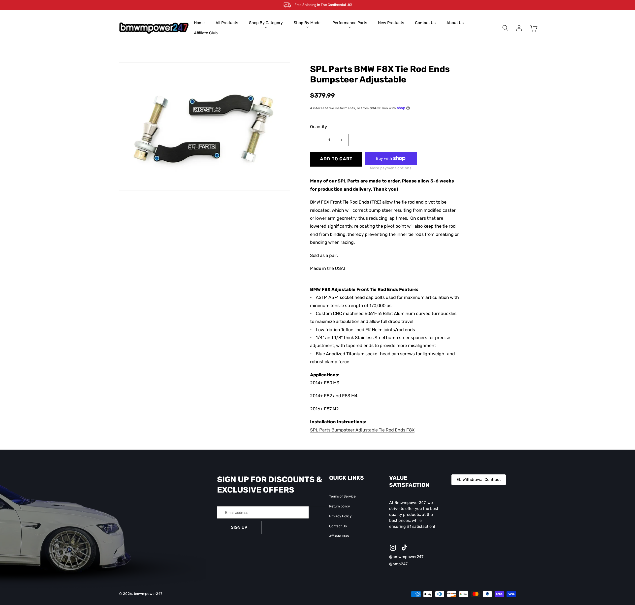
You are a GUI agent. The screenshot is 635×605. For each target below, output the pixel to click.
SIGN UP (239, 527)
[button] (266, 23)
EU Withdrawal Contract (478, 479)
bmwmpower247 (148, 594)
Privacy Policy (340, 516)
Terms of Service (342, 496)
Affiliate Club (339, 536)
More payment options (391, 168)
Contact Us (338, 526)
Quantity (318, 126)
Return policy (339, 506)
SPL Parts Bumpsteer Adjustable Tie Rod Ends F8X (362, 430)
